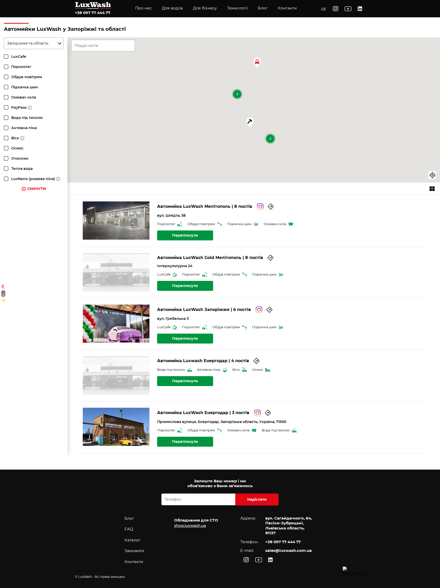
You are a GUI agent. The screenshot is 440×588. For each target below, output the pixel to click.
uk (323, 8)
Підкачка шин (24, 87)
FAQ (129, 529)
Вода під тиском (27, 117)
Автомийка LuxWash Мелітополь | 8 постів (204, 206)
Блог (129, 518)
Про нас (143, 8)
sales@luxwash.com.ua (288, 550)
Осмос (17, 148)
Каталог (132, 540)
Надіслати (257, 499)
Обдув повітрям (26, 77)
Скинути (36, 188)
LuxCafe (18, 56)
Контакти (287, 8)
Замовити (134, 550)
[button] (237, 9)
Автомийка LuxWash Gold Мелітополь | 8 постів (210, 257)
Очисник (20, 158)
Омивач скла (23, 97)
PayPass (18, 107)
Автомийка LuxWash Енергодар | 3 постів (203, 412)
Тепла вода (22, 168)
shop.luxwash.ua (190, 525)
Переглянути (185, 235)
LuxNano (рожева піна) (33, 178)
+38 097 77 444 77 (92, 12)
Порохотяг (21, 66)
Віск (15, 138)
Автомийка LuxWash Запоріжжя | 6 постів (204, 309)
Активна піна (24, 128)
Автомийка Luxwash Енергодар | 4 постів (203, 360)
